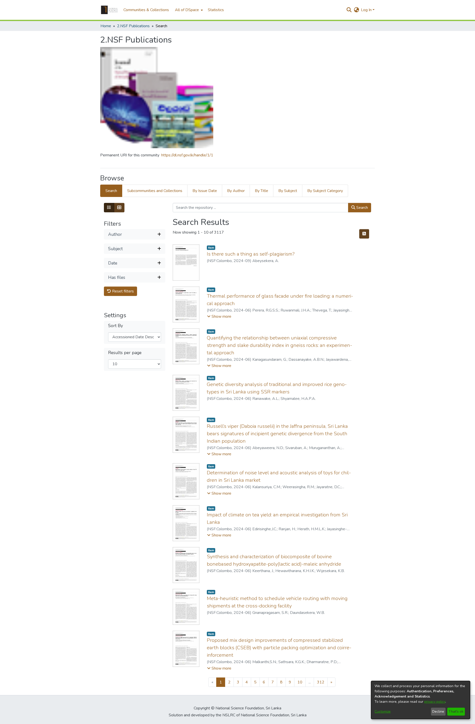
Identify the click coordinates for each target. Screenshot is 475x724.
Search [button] (361, 207)
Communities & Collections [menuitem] (146, 10)
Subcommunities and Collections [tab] (154, 190)
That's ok (456, 711)
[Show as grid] (119, 207)
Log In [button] (367, 10)
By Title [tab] (261, 190)
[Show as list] (109, 207)
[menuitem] (188, 10)
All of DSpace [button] (187, 10)
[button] (109, 10)
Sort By (115, 325)
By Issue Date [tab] (204, 190)
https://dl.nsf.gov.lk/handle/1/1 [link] (187, 155)
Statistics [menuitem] (216, 10)
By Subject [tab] (287, 190)
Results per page (125, 352)
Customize (383, 711)
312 (320, 682)
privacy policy (434, 701)
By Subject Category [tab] (325, 190)
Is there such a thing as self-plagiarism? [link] (251, 254)
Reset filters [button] (122, 291)
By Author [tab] (236, 190)
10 (299, 682)
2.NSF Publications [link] (133, 26)
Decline (438, 711)
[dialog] (420, 700)
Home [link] (105, 26)
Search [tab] (111, 190)
